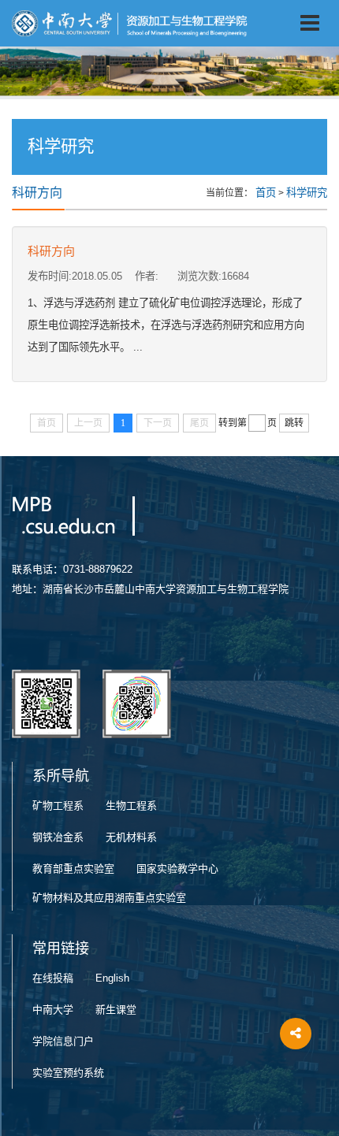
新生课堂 (115, 1009)
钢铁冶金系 (58, 837)
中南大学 (52, 1009)
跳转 (294, 423)
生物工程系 (131, 805)
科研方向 (51, 251)
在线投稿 (52, 978)
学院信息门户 (63, 1041)
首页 (265, 193)
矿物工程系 (58, 805)
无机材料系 (131, 837)
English (112, 978)
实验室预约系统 (68, 1072)
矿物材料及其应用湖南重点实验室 (109, 898)
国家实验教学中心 (177, 868)
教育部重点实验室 (73, 868)
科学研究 (306, 193)
